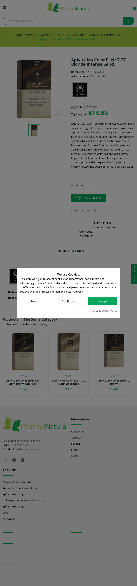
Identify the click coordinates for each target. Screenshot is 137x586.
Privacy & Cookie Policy (103, 310)
